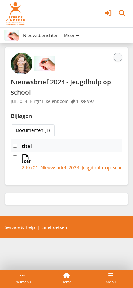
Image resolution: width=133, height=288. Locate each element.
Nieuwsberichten (41, 35)
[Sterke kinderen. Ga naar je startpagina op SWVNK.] (15, 13)
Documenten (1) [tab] (33, 130)
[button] (108, 13)
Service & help (20, 227)
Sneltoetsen (54, 227)
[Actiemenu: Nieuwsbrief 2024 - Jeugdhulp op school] (118, 57)
